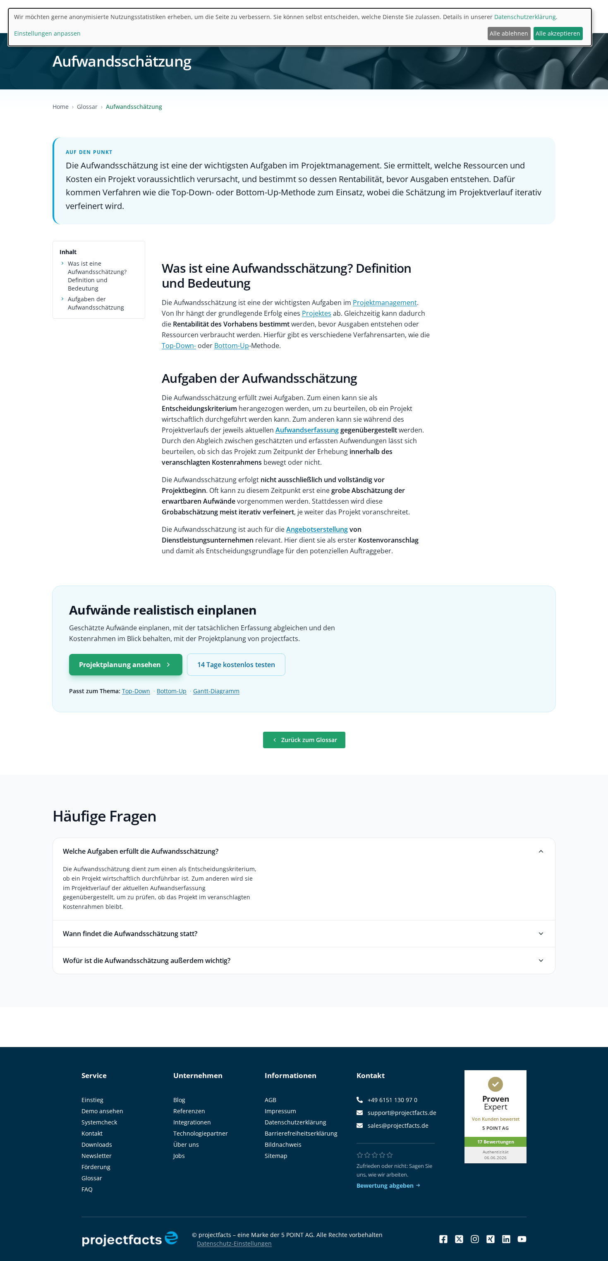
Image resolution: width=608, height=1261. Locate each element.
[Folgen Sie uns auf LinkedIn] (506, 1239)
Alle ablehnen (509, 33)
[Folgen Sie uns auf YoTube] (522, 1239)
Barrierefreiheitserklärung (301, 1133)
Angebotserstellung (317, 529)
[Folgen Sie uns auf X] (459, 1239)
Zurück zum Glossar (309, 740)
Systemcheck (99, 1122)
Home (61, 106)
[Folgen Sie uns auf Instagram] (474, 1239)
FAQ (87, 1189)
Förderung (95, 1167)
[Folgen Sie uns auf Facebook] (443, 1239)
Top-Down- (179, 345)
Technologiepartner (200, 1133)
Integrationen (192, 1122)
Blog (179, 1100)
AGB (270, 1100)
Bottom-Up (231, 345)
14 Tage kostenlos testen (236, 664)
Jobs (179, 1156)
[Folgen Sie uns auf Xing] (490, 1239)
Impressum (280, 1111)
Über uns (186, 1144)
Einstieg (92, 1100)
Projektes (316, 313)
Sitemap (276, 1156)
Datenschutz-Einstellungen (234, 1243)
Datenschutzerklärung (295, 1122)
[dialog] (299, 27)
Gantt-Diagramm (216, 691)
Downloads (96, 1144)
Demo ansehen (102, 1111)
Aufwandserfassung (307, 430)
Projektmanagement (385, 302)
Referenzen (189, 1111)
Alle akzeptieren (558, 33)
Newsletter (96, 1156)
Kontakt (92, 1133)
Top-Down (136, 691)
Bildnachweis (283, 1144)
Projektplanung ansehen (120, 664)
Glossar (87, 106)
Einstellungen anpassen (47, 33)
